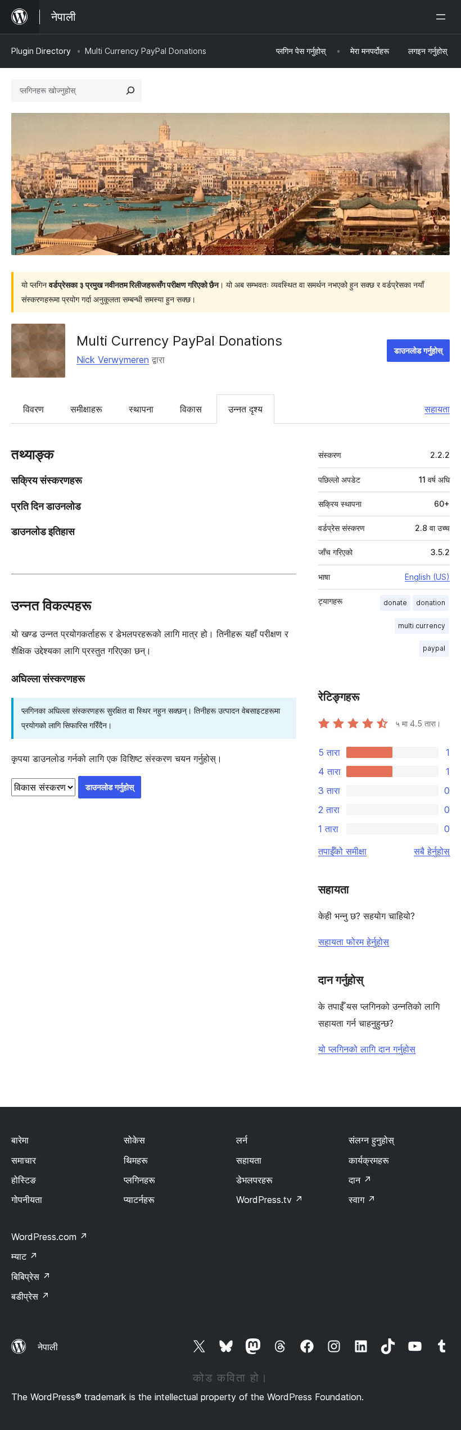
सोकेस (134, 1140)
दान (360, 1180)
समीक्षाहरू (86, 409)
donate (395, 602)
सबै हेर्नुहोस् (432, 851)
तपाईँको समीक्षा (342, 851)
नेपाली (48, 1346)
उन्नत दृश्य (245, 409)
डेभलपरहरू (254, 1180)
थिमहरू (136, 1160)
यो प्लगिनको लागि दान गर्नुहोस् (366, 1049)
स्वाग (362, 1199)
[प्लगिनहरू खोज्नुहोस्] (130, 90)
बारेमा (20, 1140)
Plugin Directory (41, 51)
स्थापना (141, 409)
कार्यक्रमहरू (369, 1160)
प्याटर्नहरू (139, 1199)
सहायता (437, 409)
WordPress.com (49, 1236)
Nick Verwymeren (112, 359)
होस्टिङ (23, 1180)
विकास (191, 409)
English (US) (427, 577)
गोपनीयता (26, 1199)
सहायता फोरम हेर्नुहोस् (353, 941)
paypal (434, 648)
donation (430, 602)
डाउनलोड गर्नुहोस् (418, 350)
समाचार (23, 1160)
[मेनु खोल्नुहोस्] (443, 17)
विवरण (33, 409)
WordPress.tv (269, 1199)
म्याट (24, 1256)
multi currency (421, 625)
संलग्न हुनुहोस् (371, 1140)
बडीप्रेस (30, 1296)
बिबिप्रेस (31, 1276)
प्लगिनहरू (139, 1180)
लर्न (241, 1140)
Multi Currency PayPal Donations (179, 341)
